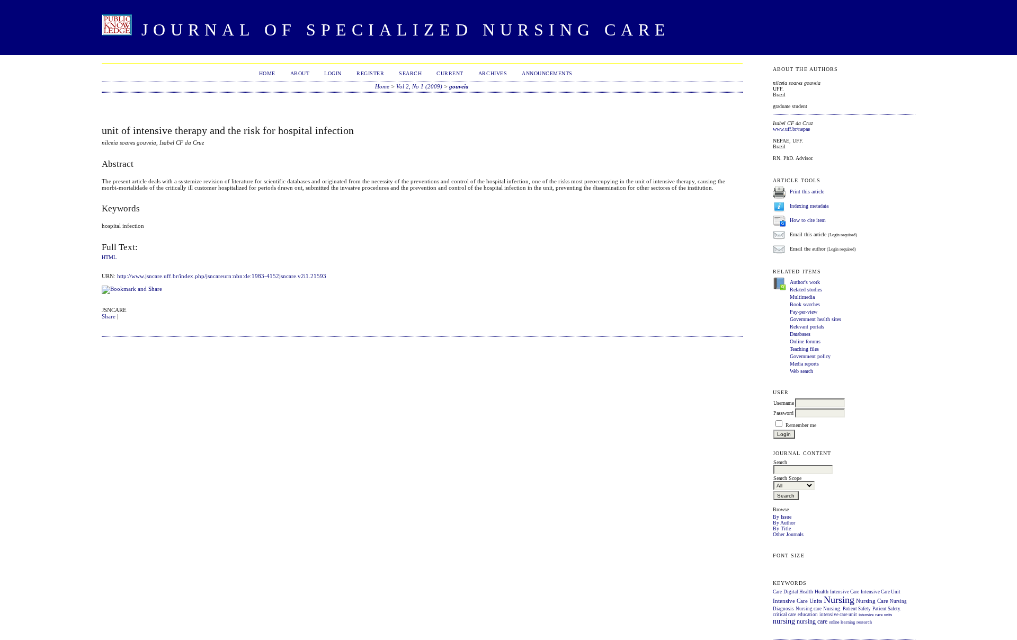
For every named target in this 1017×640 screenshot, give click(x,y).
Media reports (804, 364)
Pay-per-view (803, 312)
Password (783, 413)
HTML (109, 257)
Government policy (810, 356)
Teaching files (804, 349)
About (300, 73)
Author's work (805, 282)
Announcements (547, 73)
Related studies (806, 289)
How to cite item (808, 220)
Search (410, 73)
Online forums (805, 341)
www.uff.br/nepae (791, 129)
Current (449, 73)
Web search (801, 371)
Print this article (807, 191)
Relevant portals (807, 327)
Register (370, 73)
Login (333, 73)
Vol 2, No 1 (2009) (419, 86)
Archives (492, 73)
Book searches (805, 304)
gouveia (459, 86)
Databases (800, 334)
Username (783, 403)
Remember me (801, 425)
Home (267, 73)
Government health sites (815, 319)
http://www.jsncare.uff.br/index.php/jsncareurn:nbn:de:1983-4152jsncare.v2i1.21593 (221, 276)
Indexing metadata (809, 206)
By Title (782, 528)
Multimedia (802, 297)
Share (108, 316)
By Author (784, 523)
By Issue (782, 517)
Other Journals (788, 534)
